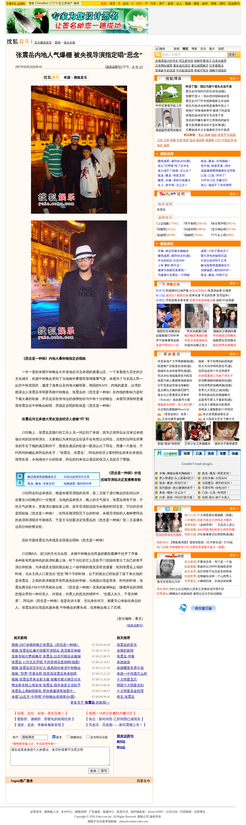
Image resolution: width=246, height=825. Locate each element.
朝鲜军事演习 (202, 60)
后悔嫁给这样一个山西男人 (214, 576)
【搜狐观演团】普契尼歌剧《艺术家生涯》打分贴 (201, 542)
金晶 (192, 140)
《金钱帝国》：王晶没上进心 (216, 524)
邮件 (205, 3)
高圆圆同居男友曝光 (169, 130)
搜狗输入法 (51, 811)
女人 (179, 3)
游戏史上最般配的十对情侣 (215, 409)
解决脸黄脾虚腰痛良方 (215, 265)
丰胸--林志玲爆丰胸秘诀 (173, 251)
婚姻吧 (189, 235)
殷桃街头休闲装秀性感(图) (174, 371)
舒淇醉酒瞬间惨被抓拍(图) (215, 380)
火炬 (160, 140)
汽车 (153, 3)
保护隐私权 (138, 811)
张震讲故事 (215, 290)
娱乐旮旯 (190, 571)
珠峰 (207, 135)
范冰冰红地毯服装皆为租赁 (175, 375)
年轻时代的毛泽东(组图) (210, 91)
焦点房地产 (65, 3)
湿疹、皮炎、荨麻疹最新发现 (39, 725)
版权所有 (155, 816)
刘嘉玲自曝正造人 (196, 345)
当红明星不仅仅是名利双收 (214, 571)
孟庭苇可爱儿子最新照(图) (215, 399)
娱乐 (126, 3)
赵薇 (173, 140)
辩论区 (121, 747)
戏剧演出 (162, 542)
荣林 (188, 110)
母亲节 (222, 135)
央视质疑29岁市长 (166, 60)
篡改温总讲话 (182, 65)
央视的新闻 (125, 650)
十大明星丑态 (127, 679)
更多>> (234, 78)
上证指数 (163, 223)
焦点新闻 (190, 561)
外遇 (179, 140)
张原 (188, 120)
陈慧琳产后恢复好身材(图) (174, 366)
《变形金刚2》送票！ (175, 414)
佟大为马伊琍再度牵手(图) (215, 366)
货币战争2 (222, 295)
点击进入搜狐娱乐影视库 (214, 404)
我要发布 (143, 781)
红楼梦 (227, 290)
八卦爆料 (190, 520)
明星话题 (190, 534)
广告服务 (94, 811)
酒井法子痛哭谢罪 (226, 443)
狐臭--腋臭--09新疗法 (214, 275)
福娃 (214, 135)
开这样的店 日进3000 (171, 260)
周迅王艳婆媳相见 (196, 340)
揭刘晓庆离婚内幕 (196, 335)
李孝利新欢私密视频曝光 (214, 395)
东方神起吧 (219, 229)
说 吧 (181, 194)
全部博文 (199, 811)
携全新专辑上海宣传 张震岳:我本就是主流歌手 (46, 685)
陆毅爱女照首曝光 (224, 340)
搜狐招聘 (80, 811)
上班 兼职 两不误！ (170, 265)
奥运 (201, 135)
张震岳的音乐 (127, 645)
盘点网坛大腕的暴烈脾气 (173, 390)
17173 (53, 3)
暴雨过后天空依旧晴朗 (207, 593)
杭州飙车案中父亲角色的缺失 (210, 120)
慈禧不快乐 (201, 70)
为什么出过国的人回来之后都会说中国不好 (196, 589)
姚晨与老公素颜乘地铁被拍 (175, 380)
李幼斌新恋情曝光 (224, 335)
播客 (196, 3)
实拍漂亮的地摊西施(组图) (215, 385)
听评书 (160, 290)
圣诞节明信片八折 (167, 345)
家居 (170, 3)
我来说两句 (113, 67)
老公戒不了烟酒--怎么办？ (174, 170)
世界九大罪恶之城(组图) (213, 390)
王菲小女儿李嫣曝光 (197, 443)
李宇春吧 (190, 223)
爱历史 (190, 91)
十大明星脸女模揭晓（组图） (216, 515)
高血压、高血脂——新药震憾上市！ (116, 725)
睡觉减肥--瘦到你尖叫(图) (174, 161)
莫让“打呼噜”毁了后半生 (173, 166)
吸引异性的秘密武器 (214, 255)
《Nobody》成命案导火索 (174, 399)
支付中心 (67, 811)
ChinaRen (42, 3)
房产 (162, 3)
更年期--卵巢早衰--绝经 (216, 166)
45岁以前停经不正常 (214, 260)
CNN (218, 140)
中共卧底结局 (184, 70)
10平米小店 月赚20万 (214, 180)
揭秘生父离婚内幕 (224, 331)
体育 (112, 3)
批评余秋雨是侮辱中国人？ (212, 105)
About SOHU (156, 811)
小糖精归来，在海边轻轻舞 (214, 581)
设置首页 (36, 811)
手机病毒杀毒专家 (177, 300)
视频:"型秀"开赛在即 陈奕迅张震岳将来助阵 (44, 673)
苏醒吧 (162, 229)
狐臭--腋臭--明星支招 (171, 175)
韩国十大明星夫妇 (130, 685)
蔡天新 (190, 125)
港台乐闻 (69, 42)
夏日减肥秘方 (200, 65)
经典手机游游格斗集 (202, 300)
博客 (214, 3)
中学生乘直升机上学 (169, 105)
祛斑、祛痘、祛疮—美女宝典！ (40, 713)
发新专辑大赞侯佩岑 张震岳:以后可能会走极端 (46, 656)
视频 (188, 3)
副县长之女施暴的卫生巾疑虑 (210, 129)
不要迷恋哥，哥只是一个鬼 (214, 561)
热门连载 (162, 547)
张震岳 (161, 209)
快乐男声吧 (219, 223)
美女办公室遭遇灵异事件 (173, 395)
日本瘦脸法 (216, 65)
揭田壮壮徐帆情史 (168, 331)
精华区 (121, 741)
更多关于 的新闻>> (90, 702)
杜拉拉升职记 (198, 290)
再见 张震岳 (126, 697)
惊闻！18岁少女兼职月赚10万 (111, 713)
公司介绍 (172, 811)
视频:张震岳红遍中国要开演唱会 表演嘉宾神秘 (46, 650)
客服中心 (108, 811)
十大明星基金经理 (130, 691)
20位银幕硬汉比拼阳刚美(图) (215, 534)
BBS (222, 3)
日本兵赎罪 (219, 60)
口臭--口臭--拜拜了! (213, 175)
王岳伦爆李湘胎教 (173, 419)
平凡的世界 (208, 295)
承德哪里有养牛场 (130, 668)
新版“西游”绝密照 (169, 443)
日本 (166, 140)
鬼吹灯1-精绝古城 (177, 295)
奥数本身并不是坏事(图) (210, 125)
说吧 (221, 48)
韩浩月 (190, 105)
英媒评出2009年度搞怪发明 (214, 566)
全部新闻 (185, 811)
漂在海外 (162, 589)
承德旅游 (123, 662)
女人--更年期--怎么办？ (173, 185)
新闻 (58, 42)
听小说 (160, 295)
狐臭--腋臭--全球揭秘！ (216, 161)
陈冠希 (200, 140)
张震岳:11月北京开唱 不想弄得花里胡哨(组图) (46, 662)
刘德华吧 (190, 229)
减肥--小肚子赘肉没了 (215, 251)
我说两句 (234, 3)
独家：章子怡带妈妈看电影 (215, 361)
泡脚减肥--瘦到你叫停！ (216, 270)
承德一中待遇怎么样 (132, 673)
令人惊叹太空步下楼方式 (218, 419)
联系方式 (122, 811)
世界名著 (195, 295)
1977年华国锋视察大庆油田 (212, 101)
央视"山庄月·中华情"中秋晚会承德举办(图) (43, 697)
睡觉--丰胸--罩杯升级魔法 (174, 180)
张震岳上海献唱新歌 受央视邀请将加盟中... (44, 691)
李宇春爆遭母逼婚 (167, 340)
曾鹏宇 (190, 96)
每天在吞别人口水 (168, 581)
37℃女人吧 (219, 235)
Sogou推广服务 (22, 781)
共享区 (160, 300)
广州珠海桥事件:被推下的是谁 (211, 110)
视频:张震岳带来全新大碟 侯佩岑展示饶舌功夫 (46, 679)
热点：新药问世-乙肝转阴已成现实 (115, 719)
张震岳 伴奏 (126, 656)
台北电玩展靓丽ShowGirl (173, 409)
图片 (212, 48)
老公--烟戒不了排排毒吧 (216, 185)
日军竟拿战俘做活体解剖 (173, 385)
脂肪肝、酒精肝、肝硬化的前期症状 (44, 719)
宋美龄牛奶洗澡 (165, 70)
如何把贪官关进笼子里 (209, 115)
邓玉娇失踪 (186, 60)
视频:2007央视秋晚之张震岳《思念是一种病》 (46, 645)
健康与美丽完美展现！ (172, 270)
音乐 (203, 48)
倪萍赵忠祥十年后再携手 (214, 371)
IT (146, 3)
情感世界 (190, 576)
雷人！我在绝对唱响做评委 (212, 96)
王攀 (188, 129)
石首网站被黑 (163, 65)
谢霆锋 (209, 140)
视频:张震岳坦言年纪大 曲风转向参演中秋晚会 (46, 668)
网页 (185, 48)
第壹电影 (190, 524)
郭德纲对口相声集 (177, 290)
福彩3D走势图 (225, 300)
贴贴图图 (190, 566)
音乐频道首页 (43, 42)
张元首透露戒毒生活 (216, 414)
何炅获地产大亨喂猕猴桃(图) (176, 361)
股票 (186, 140)
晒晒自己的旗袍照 (180, 593)
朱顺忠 (190, 115)
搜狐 (31, 3)
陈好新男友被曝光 (224, 345)
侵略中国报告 (218, 70)
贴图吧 (162, 235)
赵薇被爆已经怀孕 (167, 335)
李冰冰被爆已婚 (197, 331)
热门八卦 (190, 515)
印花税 (231, 135)
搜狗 (76, 3)
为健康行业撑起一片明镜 (174, 275)
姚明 (166, 145)
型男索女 (190, 581)
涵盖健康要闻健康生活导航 (218, 170)
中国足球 (227, 140)
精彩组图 (190, 529)
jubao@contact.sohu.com (133, 821)
